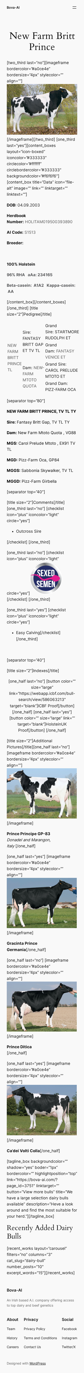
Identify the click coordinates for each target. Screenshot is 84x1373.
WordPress (37, 1363)
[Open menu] (74, 7)
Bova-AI (13, 7)
